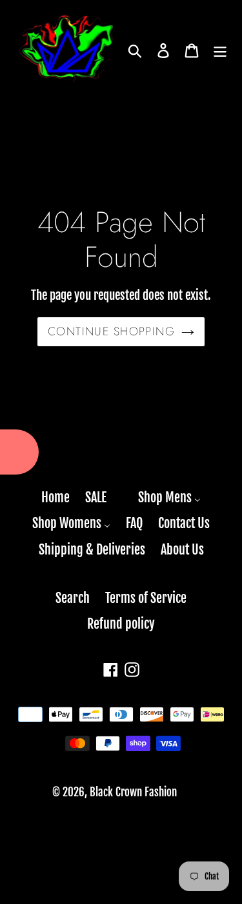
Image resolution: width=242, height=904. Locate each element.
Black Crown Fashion (133, 792)
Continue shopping (111, 331)
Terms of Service (146, 598)
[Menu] (220, 51)
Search (72, 598)
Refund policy (121, 624)
